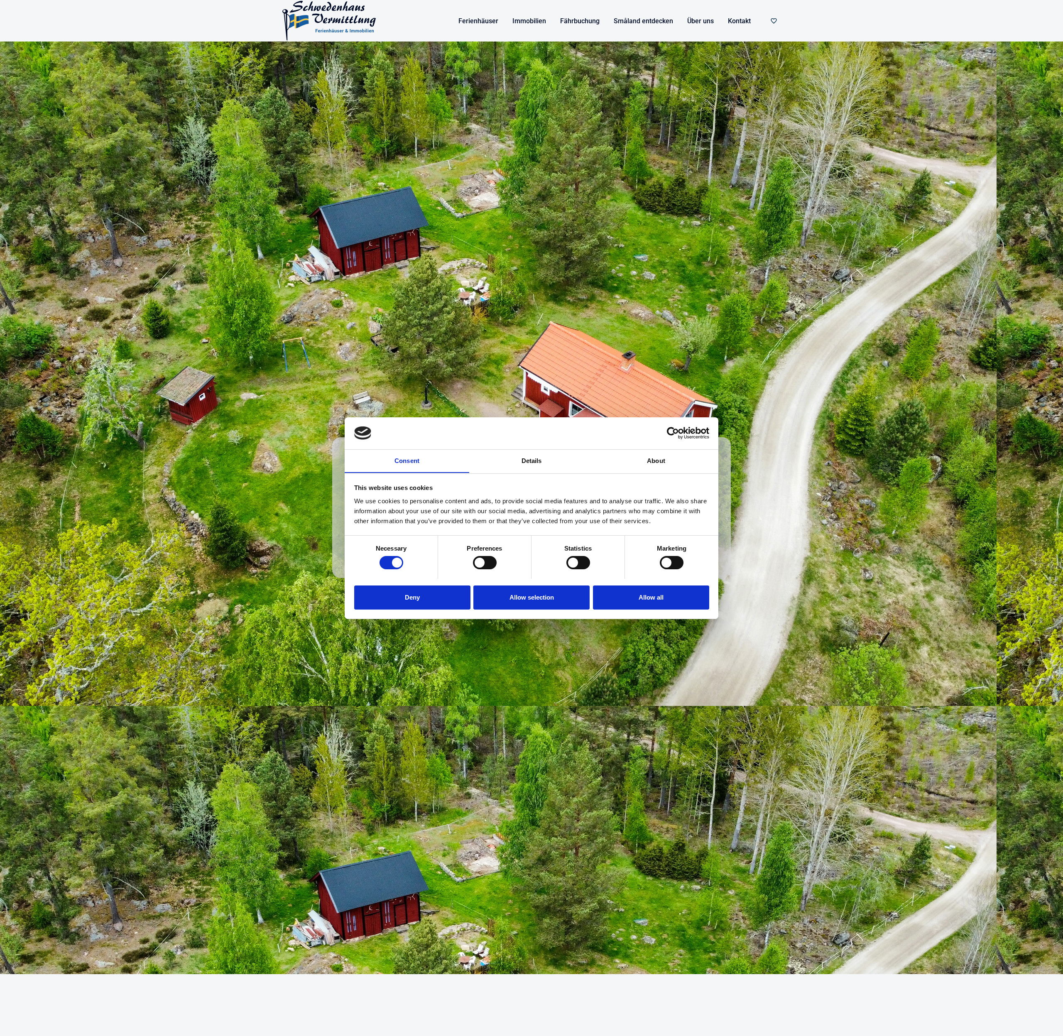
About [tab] (656, 460)
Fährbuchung (580, 21)
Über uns (700, 21)
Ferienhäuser (478, 21)
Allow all (651, 596)
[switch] (485, 562)
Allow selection (531, 596)
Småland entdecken (643, 21)
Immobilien (529, 21)
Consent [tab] (406, 460)
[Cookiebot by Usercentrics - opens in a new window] (673, 433)
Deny (412, 596)
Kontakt (739, 21)
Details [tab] (532, 460)
